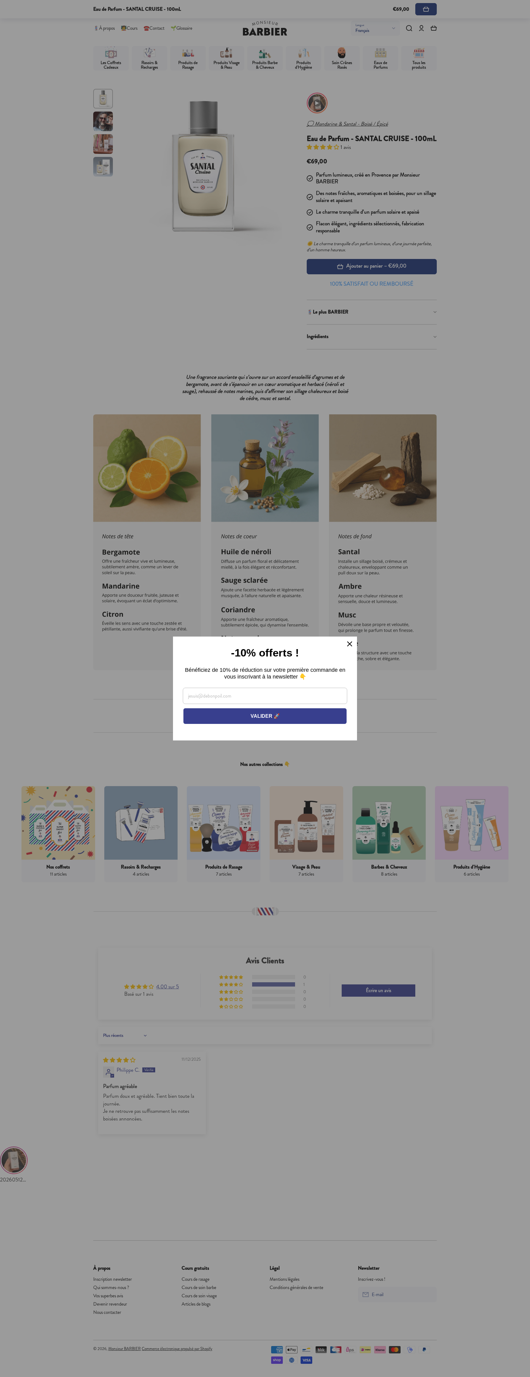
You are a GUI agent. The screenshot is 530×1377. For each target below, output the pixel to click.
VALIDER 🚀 (265, 716)
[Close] (349, 644)
